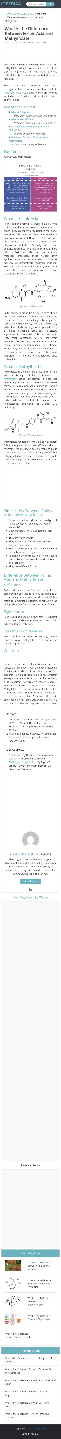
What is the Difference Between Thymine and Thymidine (39, 1283)
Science (18, 13)
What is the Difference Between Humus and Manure (39, 1266)
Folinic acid (15, 755)
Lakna (30, 42)
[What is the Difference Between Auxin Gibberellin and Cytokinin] (16, 1301)
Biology (28, 13)
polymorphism (23, 452)
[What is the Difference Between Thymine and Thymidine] (16, 1283)
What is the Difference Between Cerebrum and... (18, 1335)
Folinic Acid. (40, 719)
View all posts (30, 881)
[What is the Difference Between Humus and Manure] (16, 1265)
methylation (10, 378)
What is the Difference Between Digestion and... (40, 1317)
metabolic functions (14, 92)
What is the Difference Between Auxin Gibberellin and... (39, 1301)
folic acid (39, 71)
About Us (35, 1433)
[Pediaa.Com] (11, 4)
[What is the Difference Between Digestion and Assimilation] (16, 1319)
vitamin (45, 68)
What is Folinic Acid (21, 112)
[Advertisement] (32, 55)
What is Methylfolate (22, 119)
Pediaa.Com (39, 1428)
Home (8, 13)
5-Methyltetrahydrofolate (23, 762)
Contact (25, 1433)
